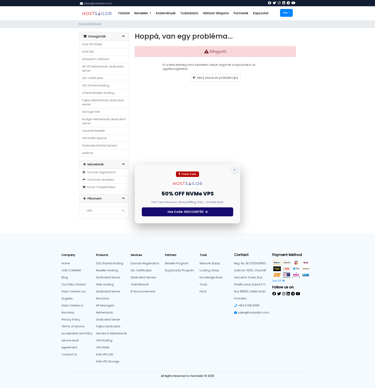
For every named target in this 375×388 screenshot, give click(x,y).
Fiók (285, 12)
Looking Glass (209, 270)
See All (276, 281)
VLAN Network (140, 284)
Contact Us (69, 354)
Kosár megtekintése (100, 187)
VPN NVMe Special (94, 138)
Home (66, 263)
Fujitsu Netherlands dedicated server (103, 102)
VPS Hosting (104, 340)
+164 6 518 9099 (248, 305)
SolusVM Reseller (93, 131)
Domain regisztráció (101, 172)
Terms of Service (73, 326)
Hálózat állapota (216, 13)
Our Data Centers (74, 284)
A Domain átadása (100, 180)
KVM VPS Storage (107, 361)
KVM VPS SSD (104, 354)
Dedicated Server (108, 319)
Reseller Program (177, 263)
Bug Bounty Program (179, 270)
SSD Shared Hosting (95, 85)
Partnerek (241, 13)
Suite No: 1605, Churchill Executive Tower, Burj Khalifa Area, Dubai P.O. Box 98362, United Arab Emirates (250, 284)
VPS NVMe (102, 347)
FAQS (203, 291)
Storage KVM (91, 112)
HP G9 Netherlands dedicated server (102, 69)
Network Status (210, 263)
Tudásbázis (189, 13)
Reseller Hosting (107, 270)
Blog (65, 277)
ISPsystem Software (95, 59)
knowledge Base (211, 277)
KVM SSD (88, 52)
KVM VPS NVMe (92, 44)
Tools (203, 284)
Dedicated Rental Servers (99, 145)
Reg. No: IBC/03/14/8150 (250, 263)
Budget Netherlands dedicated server (103, 121)
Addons (87, 153)
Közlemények (166, 13)
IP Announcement (143, 291)
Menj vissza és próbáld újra (217, 77)
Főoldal (124, 13)
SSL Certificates (92, 78)
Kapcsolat (261, 13)
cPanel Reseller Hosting (98, 93)
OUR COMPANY (71, 270)
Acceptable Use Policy (77, 333)
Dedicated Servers (143, 277)
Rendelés (141, 13)
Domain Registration (145, 263)
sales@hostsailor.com (253, 312)
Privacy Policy (71, 319)
